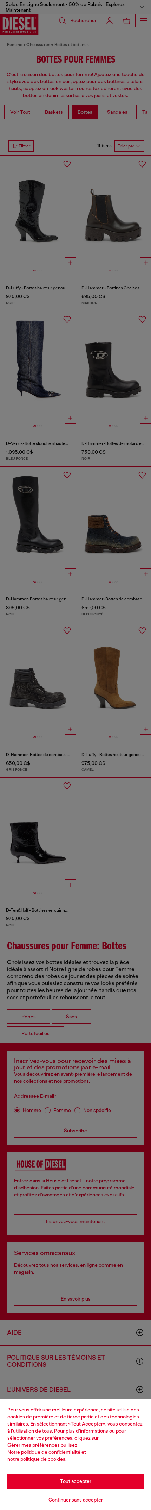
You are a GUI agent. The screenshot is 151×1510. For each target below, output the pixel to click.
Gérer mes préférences (33, 1445)
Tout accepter (75, 1481)
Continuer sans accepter (75, 1500)
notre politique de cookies (36, 1459)
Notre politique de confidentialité (43, 1452)
